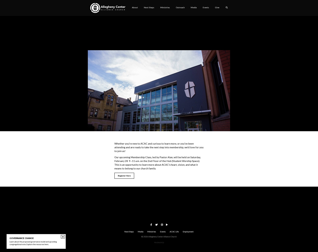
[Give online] (212, 200)
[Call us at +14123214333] (141, 200)
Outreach (180, 7)
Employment (188, 231)
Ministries (165, 7)
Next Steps (149, 7)
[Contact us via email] (105, 200)
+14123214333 (141, 214)
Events (206, 7)
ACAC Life (174, 231)
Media (194, 7)
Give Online (212, 214)
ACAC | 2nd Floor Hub (130, 41)
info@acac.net (105, 214)
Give (217, 7)
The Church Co (159, 242)
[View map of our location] (177, 200)
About (135, 7)
